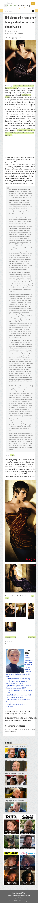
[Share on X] (9, 38)
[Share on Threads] (16, 38)
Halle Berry (20, 33)
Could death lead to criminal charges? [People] (28, 662)
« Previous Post (10, 637)
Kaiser (11, 33)
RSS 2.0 (20, 714)
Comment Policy (20, 893)
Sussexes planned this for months (14, 774)
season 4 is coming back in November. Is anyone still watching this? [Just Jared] (18, 681)
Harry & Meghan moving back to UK (15, 747)
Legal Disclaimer (19, 898)
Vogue (12, 455)
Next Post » (32, 637)
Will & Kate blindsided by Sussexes (14, 760)
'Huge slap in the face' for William (14, 800)
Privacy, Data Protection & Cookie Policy (18, 895)
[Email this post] (20, 38)
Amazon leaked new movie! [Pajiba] (18, 674)
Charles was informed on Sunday (14, 787)
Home (13, 893)
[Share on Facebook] (6, 38)
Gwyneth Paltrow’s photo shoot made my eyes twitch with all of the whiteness (20, 132)
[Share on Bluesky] (13, 38)
